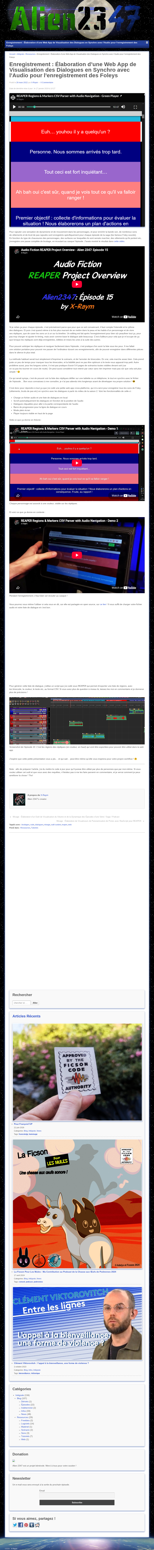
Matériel (25, 1427)
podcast (29, 1282)
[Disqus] (77, 870)
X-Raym (34, 82)
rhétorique (35, 1373)
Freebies (25, 1420)
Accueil (12, 54)
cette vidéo (119, 241)
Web (23, 1439)
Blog (26, 1131)
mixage (47, 825)
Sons (23, 1433)
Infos (30, 1370)
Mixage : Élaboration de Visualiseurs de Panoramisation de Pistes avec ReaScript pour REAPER (99, 821)
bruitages (25, 825)
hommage (33, 1134)
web (70, 825)
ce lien (103, 604)
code (32, 825)
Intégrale (20, 54)
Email (42, 1490)
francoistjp (23, 1134)
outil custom (56, 825)
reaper (64, 825)
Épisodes (25, 1404)
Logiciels (25, 1423)
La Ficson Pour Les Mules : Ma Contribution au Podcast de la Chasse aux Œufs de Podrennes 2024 (65, 1272)
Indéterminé (27, 1408)
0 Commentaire (47, 82)
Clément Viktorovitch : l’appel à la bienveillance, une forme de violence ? (51, 1363)
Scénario (25, 1430)
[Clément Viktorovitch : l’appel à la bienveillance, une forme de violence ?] (76, 1323)
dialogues (39, 825)
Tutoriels (34, 828)
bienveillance (24, 1373)
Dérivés (24, 1401)
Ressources (30, 54)
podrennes (38, 1282)
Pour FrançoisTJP (23, 1124)
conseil (22, 1282)
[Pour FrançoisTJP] (76, 1072)
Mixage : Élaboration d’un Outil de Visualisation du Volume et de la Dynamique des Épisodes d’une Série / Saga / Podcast (66, 817)
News (39, 1131)
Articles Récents (26, 1016)
